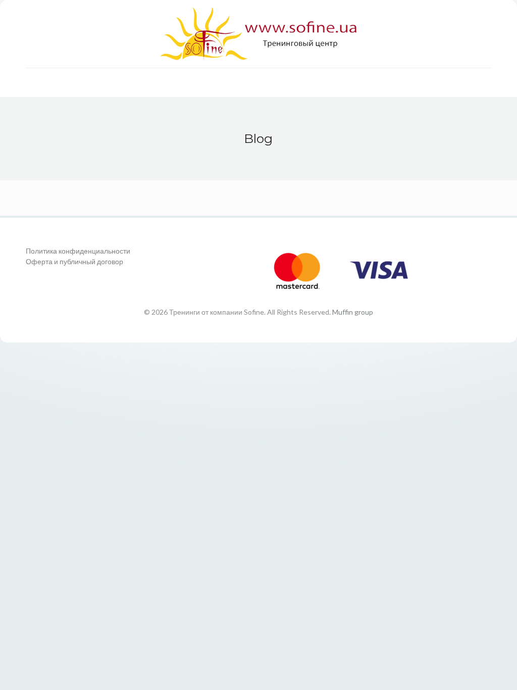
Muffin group (352, 312)
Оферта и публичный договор (74, 261)
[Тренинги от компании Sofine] (258, 34)
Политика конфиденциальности (78, 251)
